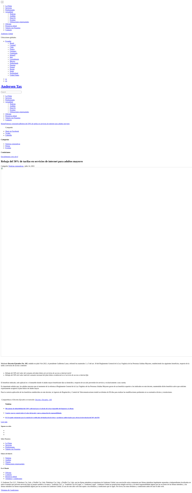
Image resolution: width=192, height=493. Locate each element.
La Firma (8, 6)
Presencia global (11, 26)
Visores (8, 462)
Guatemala (13, 53)
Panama (12, 65)
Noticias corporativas (12, 144)
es (6, 79)
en (6, 81)
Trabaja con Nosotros (12, 28)
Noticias (13, 14)
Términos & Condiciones (10, 490)
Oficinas (8, 24)
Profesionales (10, 10)
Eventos (12, 20)
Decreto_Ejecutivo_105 (43, 400)
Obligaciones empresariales (19, 22)
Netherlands (14, 63)
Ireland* (13, 55)
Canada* (13, 45)
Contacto (8, 30)
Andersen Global (7, 34)
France (12, 49)
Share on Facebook (12, 131)
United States (14, 75)
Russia (12, 69)
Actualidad (9, 12)
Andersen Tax (11, 86)
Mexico (12, 61)
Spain (12, 71)
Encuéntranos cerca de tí (9, 157)
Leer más (4, 422)
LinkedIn (8, 135)
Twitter (7, 133)
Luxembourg (14, 59)
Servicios (8, 8)
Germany (13, 51)
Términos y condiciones (13, 479)
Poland (12, 67)
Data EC (13, 18)
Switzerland (14, 73)
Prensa (7, 146)
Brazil (12, 43)
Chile (12, 47)
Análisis (12, 16)
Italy (11, 57)
